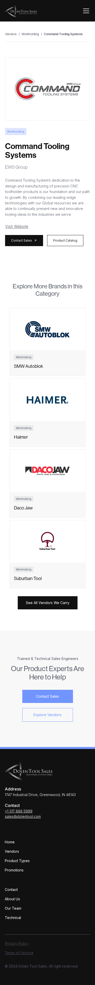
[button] (85, 11)
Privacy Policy (16, 943)
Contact (11, 889)
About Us (12, 899)
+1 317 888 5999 (18, 811)
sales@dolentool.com (23, 816)
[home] (21, 11)
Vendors (12, 851)
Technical (13, 917)
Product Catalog (65, 240)
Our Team (13, 908)
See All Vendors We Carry (47, 603)
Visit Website (16, 226)
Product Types (17, 861)
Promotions (14, 870)
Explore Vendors (47, 715)
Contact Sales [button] (47, 696)
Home (10, 842)
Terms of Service (19, 953)
